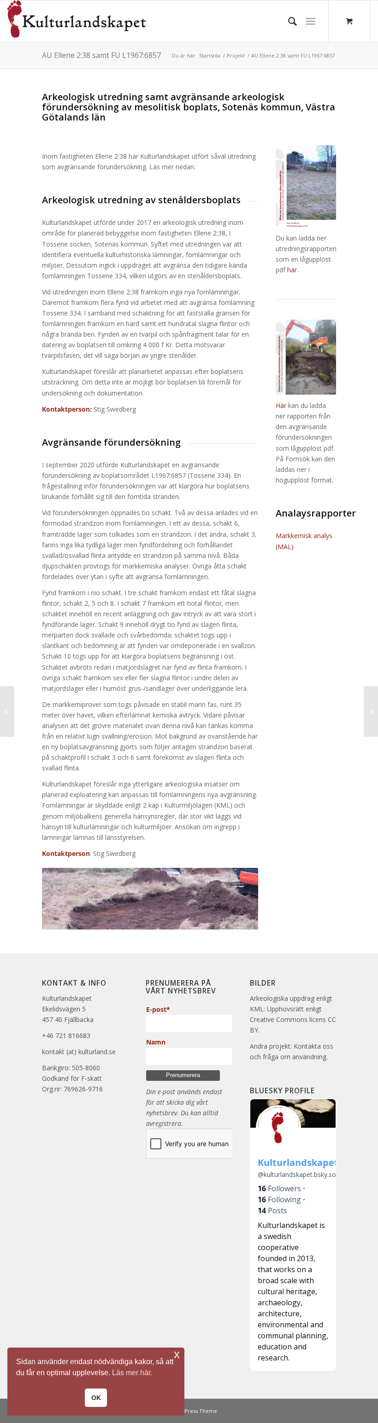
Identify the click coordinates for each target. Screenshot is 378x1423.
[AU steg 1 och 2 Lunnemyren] (7, 711)
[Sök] (288, 21)
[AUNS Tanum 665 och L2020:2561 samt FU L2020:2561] (371, 711)
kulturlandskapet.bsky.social (302, 1174)
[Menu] (310, 21)
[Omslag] (306, 357)
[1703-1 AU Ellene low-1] (306, 186)
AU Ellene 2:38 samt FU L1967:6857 (101, 55)
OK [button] (96, 1397)
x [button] (177, 1354)
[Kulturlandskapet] (76, 21)
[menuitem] (288, 21)
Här (281, 405)
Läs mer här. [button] (132, 1373)
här (292, 269)
